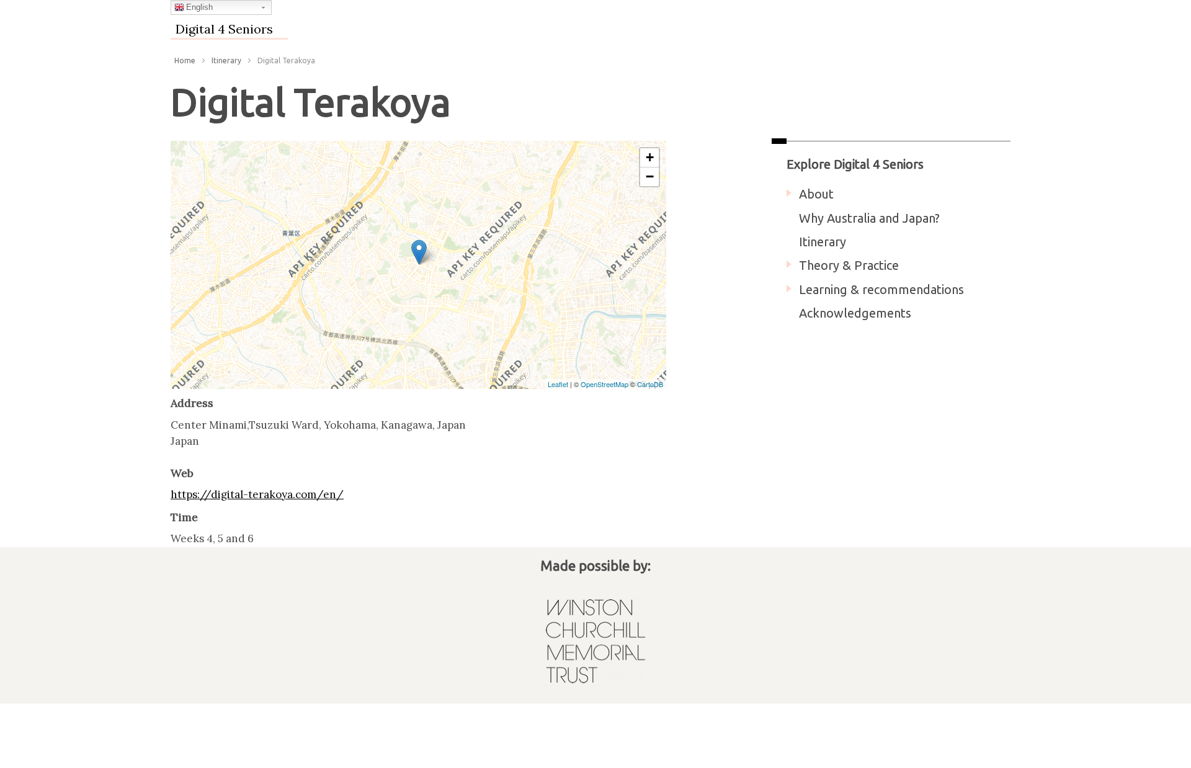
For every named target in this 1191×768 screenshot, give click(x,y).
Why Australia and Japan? (869, 218)
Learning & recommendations (881, 289)
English (199, 7)
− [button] (650, 176)
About (816, 194)
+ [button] (650, 157)
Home (184, 60)
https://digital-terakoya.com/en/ (257, 494)
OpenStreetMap (604, 384)
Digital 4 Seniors (224, 29)
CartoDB (650, 384)
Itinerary (226, 60)
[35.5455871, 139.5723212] (419, 252)
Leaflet (558, 384)
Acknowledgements (855, 313)
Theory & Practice (849, 265)
